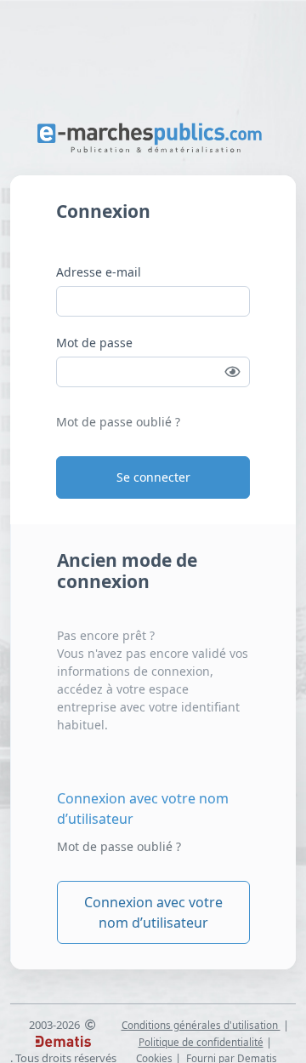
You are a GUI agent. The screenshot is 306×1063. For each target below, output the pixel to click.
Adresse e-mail (98, 272)
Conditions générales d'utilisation (201, 1025)
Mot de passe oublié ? (118, 422)
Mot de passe (94, 342)
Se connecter (153, 477)
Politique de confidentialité (201, 1042)
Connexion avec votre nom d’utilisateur (143, 808)
